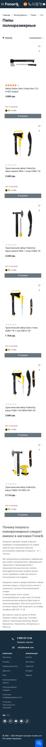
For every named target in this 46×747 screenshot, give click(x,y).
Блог (5, 675)
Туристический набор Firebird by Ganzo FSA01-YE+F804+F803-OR (20, 409)
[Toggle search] (33, 4)
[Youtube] (16, 721)
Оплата (29, 657)
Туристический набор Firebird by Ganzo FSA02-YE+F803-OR (20, 489)
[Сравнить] (39, 51)
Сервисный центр (10, 666)
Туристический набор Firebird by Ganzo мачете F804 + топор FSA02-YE (22, 249)
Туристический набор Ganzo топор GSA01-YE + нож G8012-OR (21, 329)
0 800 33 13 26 (24, 638)
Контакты (7, 657)
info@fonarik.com (26, 647)
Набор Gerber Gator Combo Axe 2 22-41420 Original (22, 90)
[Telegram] (21, 721)
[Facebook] (5, 721)
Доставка (30, 662)
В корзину (23, 116)
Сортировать (35, 38)
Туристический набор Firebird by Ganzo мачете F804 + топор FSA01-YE (22, 170)
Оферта (29, 675)
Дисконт (6, 671)
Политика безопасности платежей (9, 705)
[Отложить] (39, 46)
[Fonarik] (12, 4)
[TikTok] (27, 721)
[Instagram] (10, 721)
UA (4, 715)
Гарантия (29, 666)
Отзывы (6, 662)
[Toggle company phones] (29, 4)
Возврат (29, 671)
